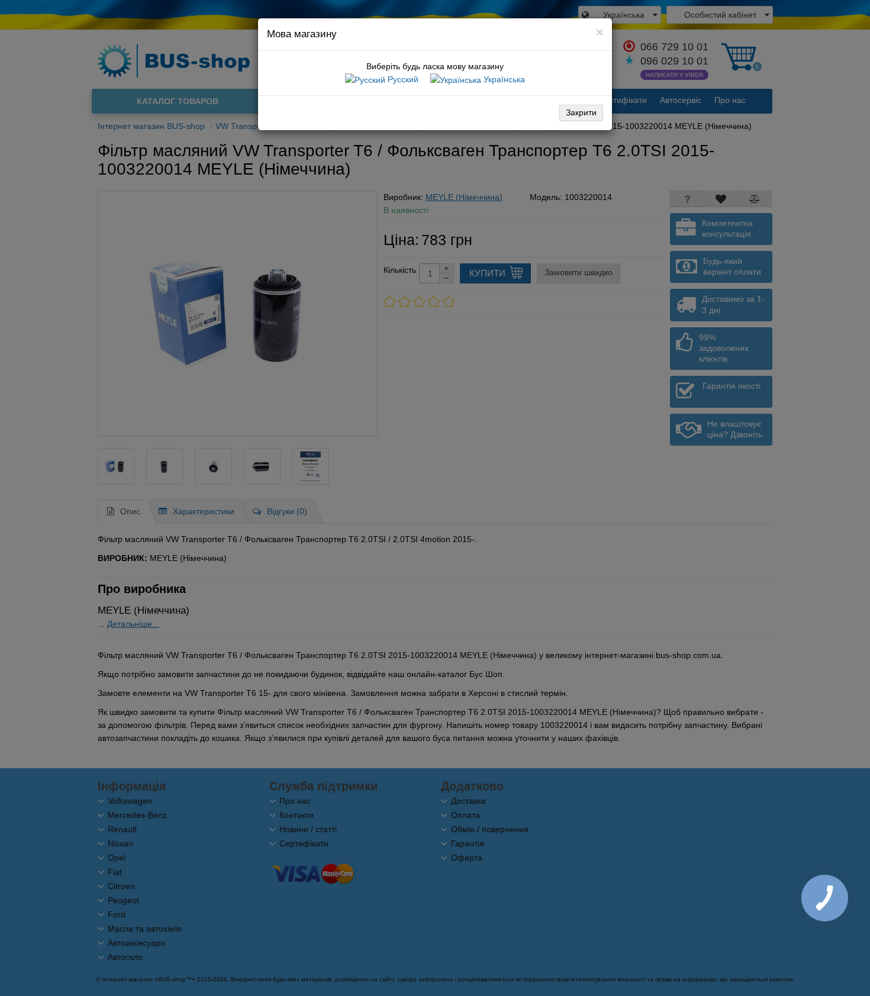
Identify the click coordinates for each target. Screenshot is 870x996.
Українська (503, 79)
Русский (401, 79)
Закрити (581, 112)
